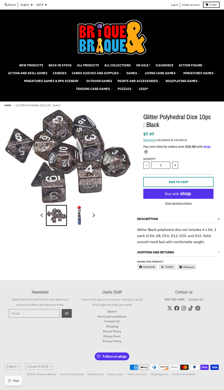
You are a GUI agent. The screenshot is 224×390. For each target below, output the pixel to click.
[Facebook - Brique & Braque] (176, 308)
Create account (191, 4)
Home (7, 105)
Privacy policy (116, 374)
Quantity (149, 158)
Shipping (149, 140)
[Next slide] (94, 215)
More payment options (178, 203)
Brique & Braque (46, 374)
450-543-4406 (174, 299)
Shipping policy (159, 374)
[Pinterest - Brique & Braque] (197, 308)
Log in (174, 4)
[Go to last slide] (42, 215)
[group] (56, 215)
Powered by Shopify (72, 374)
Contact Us (195, 299)
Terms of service (137, 374)
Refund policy (96, 374)
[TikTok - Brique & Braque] (190, 308)
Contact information (183, 374)
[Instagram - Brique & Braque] (183, 308)
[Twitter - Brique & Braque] (169, 308)
